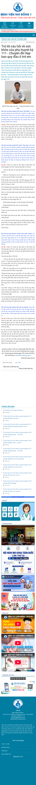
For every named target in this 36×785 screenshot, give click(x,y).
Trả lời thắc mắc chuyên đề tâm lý (13, 410)
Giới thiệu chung (5, 747)
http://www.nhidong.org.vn (23, 355)
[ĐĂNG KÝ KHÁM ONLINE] (18, 687)
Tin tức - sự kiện (5, 744)
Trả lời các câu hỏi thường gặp (14, 39)
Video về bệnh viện (6, 754)
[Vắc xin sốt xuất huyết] (18, 582)
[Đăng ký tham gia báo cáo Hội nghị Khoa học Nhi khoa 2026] (18, 559)
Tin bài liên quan (8, 406)
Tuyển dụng (4, 750)
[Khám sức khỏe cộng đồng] (18, 600)
